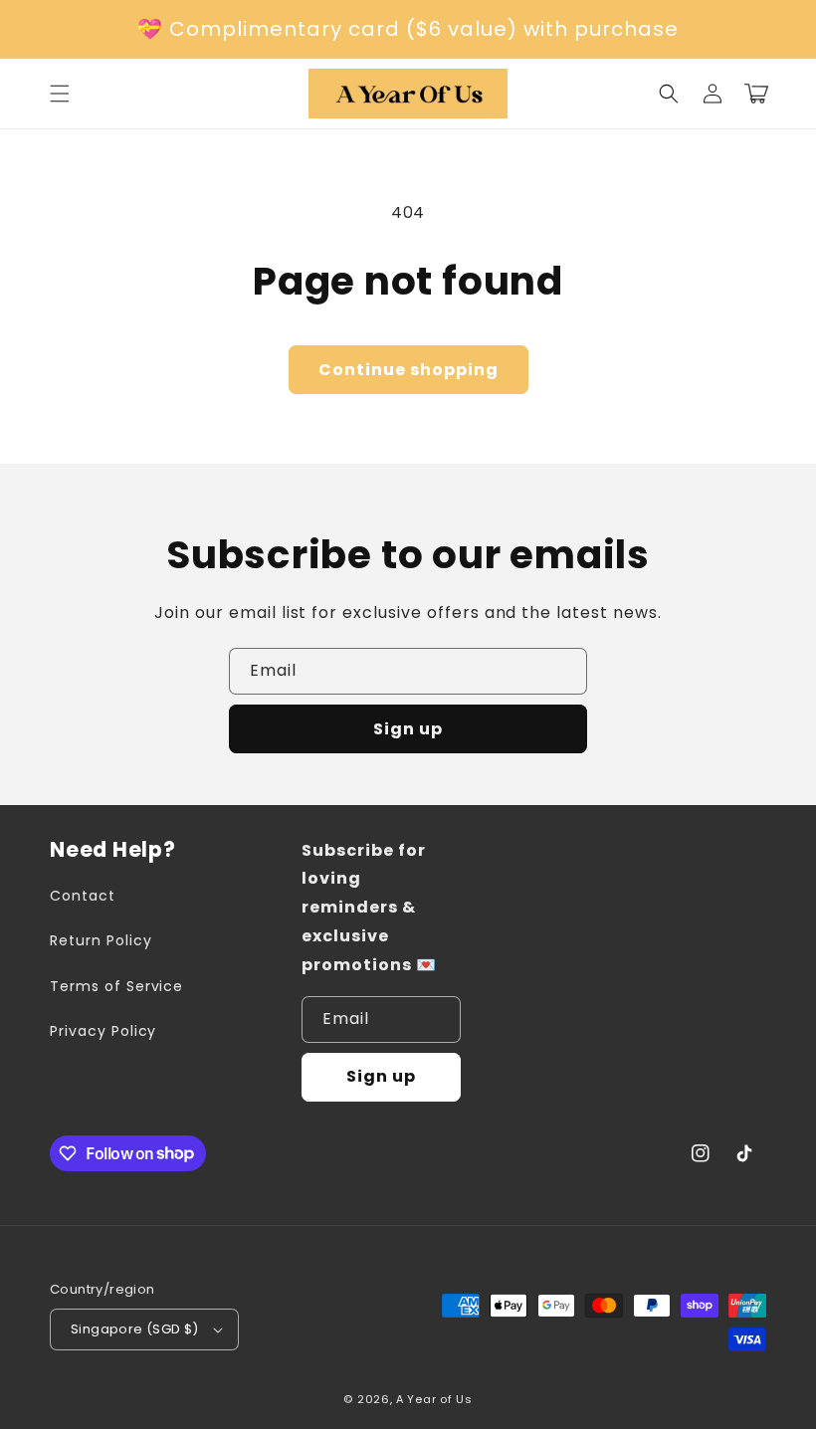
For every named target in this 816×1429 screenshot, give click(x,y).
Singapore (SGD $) (135, 1329)
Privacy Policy (103, 1031)
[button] (669, 93)
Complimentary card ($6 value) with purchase (424, 29)
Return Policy (100, 940)
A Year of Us (434, 1399)
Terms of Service (116, 986)
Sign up (408, 728)
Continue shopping (408, 369)
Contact (82, 896)
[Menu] (60, 93)
